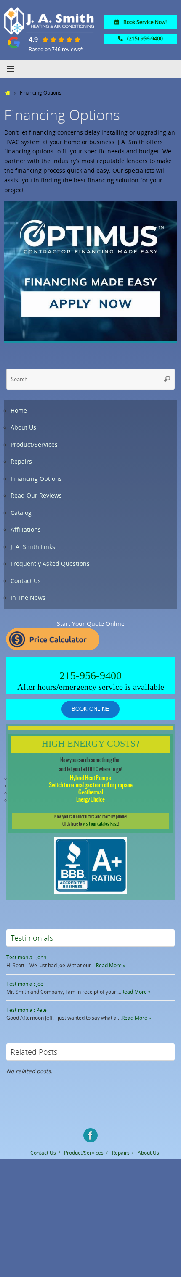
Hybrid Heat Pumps (90, 778)
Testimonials (32, 938)
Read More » (110, 965)
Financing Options (36, 479)
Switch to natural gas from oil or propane (91, 785)
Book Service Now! (145, 22)
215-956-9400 (90, 676)
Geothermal (90, 792)
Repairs (21, 461)
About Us (23, 427)
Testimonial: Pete (26, 1009)
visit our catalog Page (100, 824)
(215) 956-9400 (145, 38)
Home (19, 410)
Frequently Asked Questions (50, 563)
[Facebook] (90, 1135)
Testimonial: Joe (24, 983)
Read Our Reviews (36, 495)
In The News (28, 598)
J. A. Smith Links (33, 547)
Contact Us (26, 581)
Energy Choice (90, 800)
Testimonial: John (26, 957)
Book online (90, 709)
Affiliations (26, 529)
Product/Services (34, 445)
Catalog (21, 513)
